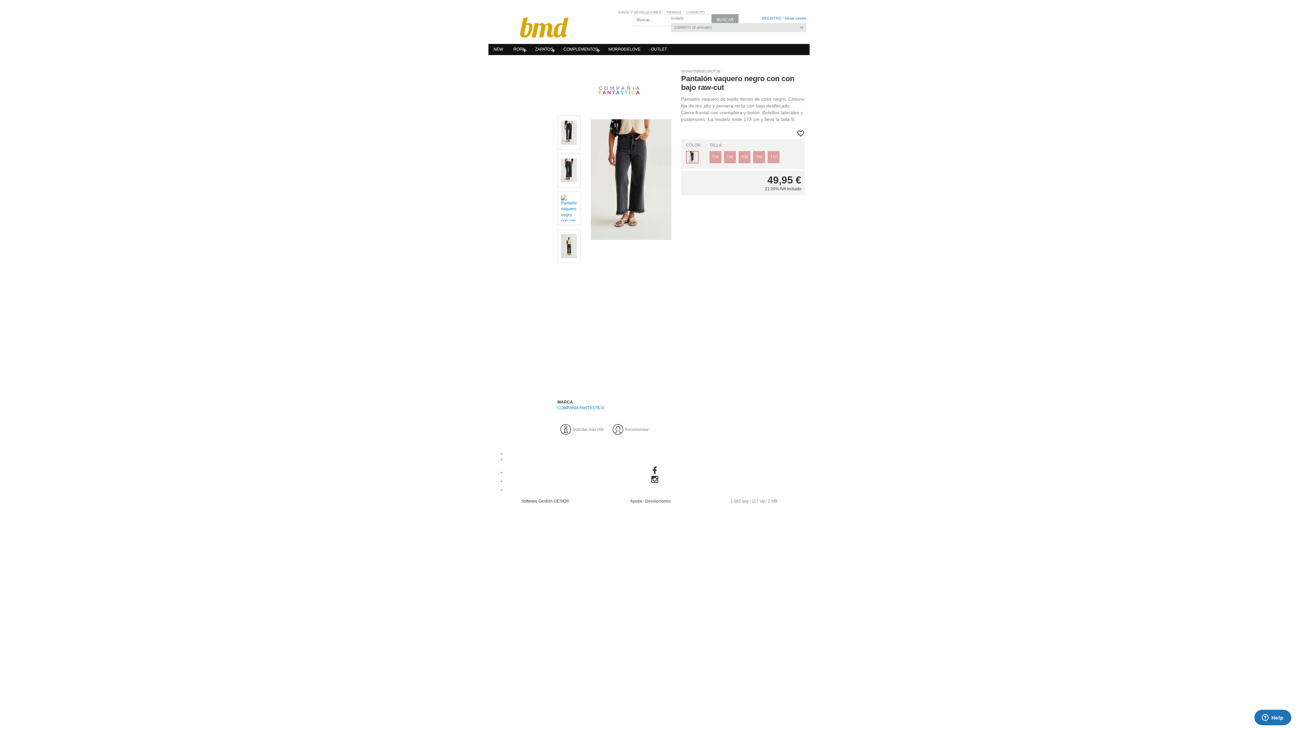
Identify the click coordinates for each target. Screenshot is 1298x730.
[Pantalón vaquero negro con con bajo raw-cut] (631, 250)
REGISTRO (772, 18)
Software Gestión (537, 501)
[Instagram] (655, 481)
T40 (759, 157)
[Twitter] (656, 489)
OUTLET (659, 49)
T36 (730, 157)
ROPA (519, 49)
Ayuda (636, 501)
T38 (744, 157)
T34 (715, 157)
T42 (773, 157)
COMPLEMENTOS (580, 49)
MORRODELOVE (624, 49)
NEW (498, 49)
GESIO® (561, 501)
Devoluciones (658, 501)
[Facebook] (655, 472)
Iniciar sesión (795, 18)
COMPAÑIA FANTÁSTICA (580, 408)
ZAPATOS (544, 49)
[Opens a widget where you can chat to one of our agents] (1272, 718)
